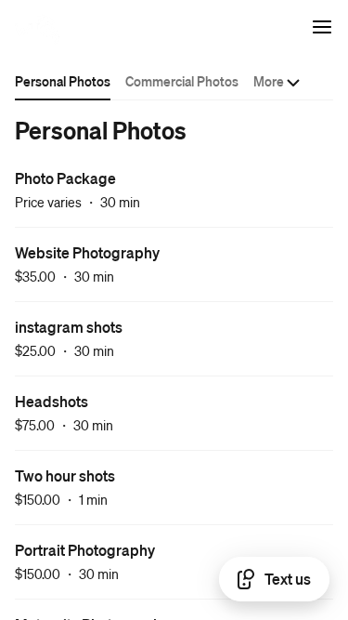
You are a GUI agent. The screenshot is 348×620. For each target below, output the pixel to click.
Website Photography (87, 252)
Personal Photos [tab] (62, 81)
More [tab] (268, 81)
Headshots (51, 401)
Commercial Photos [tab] (181, 81)
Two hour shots (65, 475)
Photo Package (65, 178)
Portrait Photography (85, 550)
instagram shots (68, 326)
